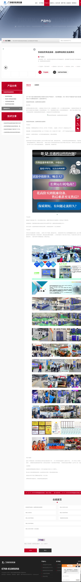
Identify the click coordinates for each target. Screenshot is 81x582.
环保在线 (9, 574)
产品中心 (47, 3)
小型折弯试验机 (46, 573)
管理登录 (14, 574)
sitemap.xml (36, 574)
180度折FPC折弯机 (47, 564)
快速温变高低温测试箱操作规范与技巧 (12, 123)
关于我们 (41, 3)
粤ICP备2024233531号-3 (26, 574)
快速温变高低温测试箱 (37, 26)
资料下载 (63, 3)
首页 (36, 3)
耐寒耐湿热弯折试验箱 (48, 570)
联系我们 (74, 3)
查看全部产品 (6, 108)
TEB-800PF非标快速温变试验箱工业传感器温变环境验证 (25, 40)
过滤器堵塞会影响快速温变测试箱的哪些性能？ (12, 132)
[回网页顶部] (77, 120)
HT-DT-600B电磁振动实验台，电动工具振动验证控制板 (44, 492)
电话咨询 (78, 125)
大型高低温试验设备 (9, 101)
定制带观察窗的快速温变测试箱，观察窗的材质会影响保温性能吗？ (12, 126)
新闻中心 (52, 3)
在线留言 (68, 3)
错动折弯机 (45, 576)
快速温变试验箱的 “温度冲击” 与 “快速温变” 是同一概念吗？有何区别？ (12, 129)
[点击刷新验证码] (41, 540)
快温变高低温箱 (47, 26)
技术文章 (57, 3)
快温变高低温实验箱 (9, 104)
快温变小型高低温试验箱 (10, 98)
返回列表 (58, 492)
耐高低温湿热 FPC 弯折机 (48, 567)
